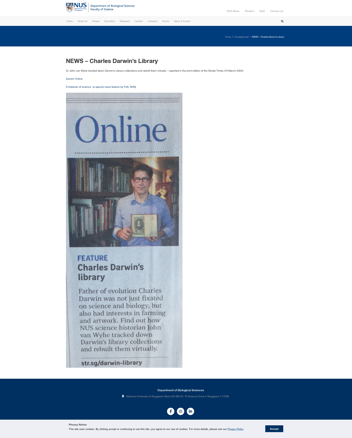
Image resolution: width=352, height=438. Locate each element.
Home (228, 37)
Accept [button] (274, 428)
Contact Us (276, 11)
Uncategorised (241, 37)
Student (249, 11)
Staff (262, 11)
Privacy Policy (235, 429)
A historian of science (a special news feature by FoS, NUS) (101, 86)
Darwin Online (74, 78)
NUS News (233, 11)
